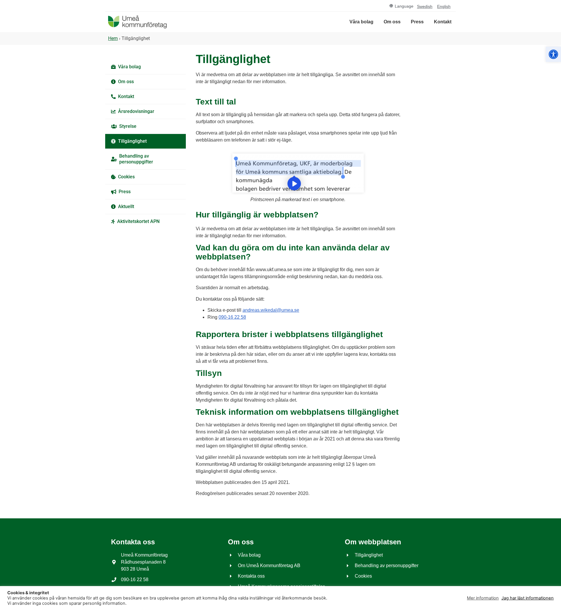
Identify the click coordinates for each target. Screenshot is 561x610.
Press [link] (417, 21)
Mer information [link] (483, 598)
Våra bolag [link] (361, 21)
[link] (553, 54)
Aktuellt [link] (126, 206)
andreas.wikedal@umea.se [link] (271, 310)
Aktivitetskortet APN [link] (138, 221)
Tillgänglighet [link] (132, 141)
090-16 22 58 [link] (232, 317)
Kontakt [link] (442, 21)
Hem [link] (113, 38)
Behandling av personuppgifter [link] (136, 159)
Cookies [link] (126, 176)
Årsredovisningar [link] (136, 111)
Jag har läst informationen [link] (527, 598)
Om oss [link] (392, 21)
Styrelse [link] (127, 126)
